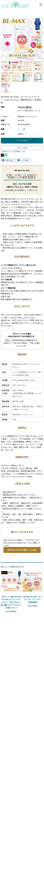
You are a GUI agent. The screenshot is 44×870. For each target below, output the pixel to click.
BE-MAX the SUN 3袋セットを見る (22, 550)
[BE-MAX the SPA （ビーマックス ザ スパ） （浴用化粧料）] (32, 581)
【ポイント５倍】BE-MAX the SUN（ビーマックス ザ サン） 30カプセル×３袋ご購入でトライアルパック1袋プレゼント (11, 602)
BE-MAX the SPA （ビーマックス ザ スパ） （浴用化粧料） (33, 599)
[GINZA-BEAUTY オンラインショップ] (15, 4)
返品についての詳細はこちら (14, 151)
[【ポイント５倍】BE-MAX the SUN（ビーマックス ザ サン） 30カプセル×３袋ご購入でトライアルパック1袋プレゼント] (11, 581)
